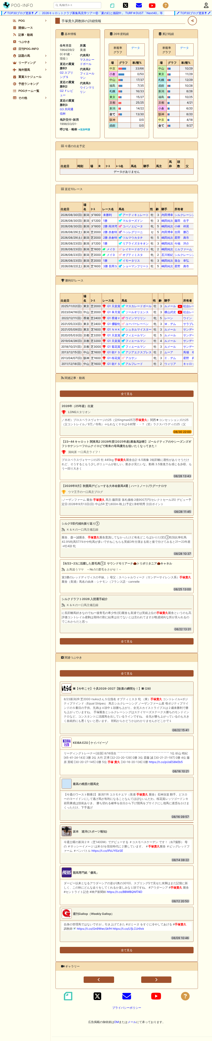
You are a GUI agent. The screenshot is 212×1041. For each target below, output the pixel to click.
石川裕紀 (167, 254)
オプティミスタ (133, 254)
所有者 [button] (179, 209)
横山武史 (170, 312)
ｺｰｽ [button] (108, 166)
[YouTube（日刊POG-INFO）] (152, 5)
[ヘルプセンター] (166, 5)
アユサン (131, 358)
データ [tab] (135, 47)
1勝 (105, 220)
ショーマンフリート (136, 266)
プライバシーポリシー (126, 1007)
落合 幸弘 (182, 260)
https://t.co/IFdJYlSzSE (107, 850)
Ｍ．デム (170, 324)
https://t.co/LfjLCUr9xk (128, 928)
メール (132, 1022)
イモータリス (131, 260)
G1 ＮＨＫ (113, 329)
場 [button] (91, 166)
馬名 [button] (134, 166)
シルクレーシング (186, 215)
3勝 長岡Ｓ (110, 266)
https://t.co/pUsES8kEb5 (166, 762)
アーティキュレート (136, 215)
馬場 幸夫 (190, 352)
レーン (168, 318)
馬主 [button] (159, 166)
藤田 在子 (182, 220)
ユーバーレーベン (137, 324)
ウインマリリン (135, 318)
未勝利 (107, 215)
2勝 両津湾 (110, 226)
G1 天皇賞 (113, 306)
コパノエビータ (133, 226)
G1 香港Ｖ (113, 318)
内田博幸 (167, 215)
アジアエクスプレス (138, 352)
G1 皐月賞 (113, 312)
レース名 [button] (108, 209)
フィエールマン (135, 335)
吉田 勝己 (182, 232)
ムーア (168, 352)
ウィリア (170, 363)
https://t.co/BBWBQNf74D (124, 892)
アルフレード (134, 363)
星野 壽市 (182, 237)
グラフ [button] (123, 62)
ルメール (170, 306)
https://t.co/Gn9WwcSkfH (94, 928)
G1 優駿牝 (113, 324)
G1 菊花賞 (113, 346)
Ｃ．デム (170, 358)
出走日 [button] (65, 166)
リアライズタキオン (136, 243)
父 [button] (187, 166)
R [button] (99, 166)
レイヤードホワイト (136, 249)
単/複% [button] (137, 62)
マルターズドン (133, 220)
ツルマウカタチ (133, 237)
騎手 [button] (146, 166)
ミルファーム (183, 249)
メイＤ (111, 249)
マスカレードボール (138, 306)
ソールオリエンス (137, 312)
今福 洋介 (182, 243)
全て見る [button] (126, 393)
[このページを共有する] (192, 20)
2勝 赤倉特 (110, 232)
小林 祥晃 (182, 226)
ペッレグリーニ (133, 232)
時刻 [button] (80, 166)
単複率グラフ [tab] (117, 50)
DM (116, 1022)
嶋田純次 (167, 220)
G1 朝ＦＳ (113, 352)
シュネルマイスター (138, 329)
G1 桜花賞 (113, 358)
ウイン (187, 318)
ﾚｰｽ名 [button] (119, 166)
